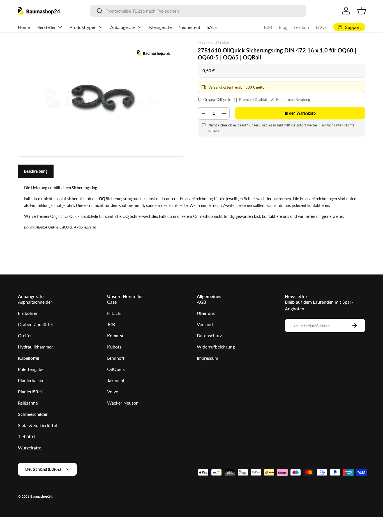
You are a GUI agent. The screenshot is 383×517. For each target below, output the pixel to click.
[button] (362, 10)
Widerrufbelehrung (216, 346)
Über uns (206, 313)
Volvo (112, 391)
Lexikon (301, 27)
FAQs (321, 27)
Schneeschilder (33, 414)
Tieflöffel (26, 436)
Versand (205, 324)
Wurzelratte (29, 447)
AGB (201, 301)
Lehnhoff (115, 358)
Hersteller (46, 27)
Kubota (114, 346)
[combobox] (198, 11)
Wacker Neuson (123, 402)
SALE (212, 27)
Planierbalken (31, 380)
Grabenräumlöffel (35, 324)
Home (24, 27)
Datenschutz (209, 335)
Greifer (25, 335)
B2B (268, 27)
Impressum (207, 358)
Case (112, 301)
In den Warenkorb (300, 113)
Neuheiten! (189, 27)
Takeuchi (115, 380)
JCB (111, 324)
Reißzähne (28, 402)
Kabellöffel (28, 358)
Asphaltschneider (35, 301)
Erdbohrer (28, 313)
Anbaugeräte (122, 27)
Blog (283, 27)
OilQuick (116, 369)
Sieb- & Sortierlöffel (37, 425)
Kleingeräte (160, 27)
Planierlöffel (30, 391)
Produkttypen (83, 27)
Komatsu (115, 335)
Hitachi (114, 313)
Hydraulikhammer (35, 346)
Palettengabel (31, 369)
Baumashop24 (41, 496)
